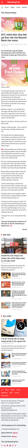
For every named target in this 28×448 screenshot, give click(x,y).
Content (16, 393)
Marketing (4, 393)
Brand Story (5, 45)
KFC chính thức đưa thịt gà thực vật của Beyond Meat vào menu (14, 37)
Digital (12, 7)
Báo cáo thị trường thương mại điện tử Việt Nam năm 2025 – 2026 (19, 355)
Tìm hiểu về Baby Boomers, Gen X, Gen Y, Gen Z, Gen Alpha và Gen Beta (19, 373)
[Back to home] (14, 2)
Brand (7, 7)
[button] (2, 2)
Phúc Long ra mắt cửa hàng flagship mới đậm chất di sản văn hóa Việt (19, 275)
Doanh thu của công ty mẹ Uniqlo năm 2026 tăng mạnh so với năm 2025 (13, 258)
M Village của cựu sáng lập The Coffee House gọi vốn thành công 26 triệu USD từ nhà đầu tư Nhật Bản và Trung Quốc (19, 293)
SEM (10, 393)
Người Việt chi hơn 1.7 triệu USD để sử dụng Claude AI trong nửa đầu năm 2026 (18, 283)
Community (9, 44)
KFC (2, 149)
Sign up (15, 433)
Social (18, 7)
